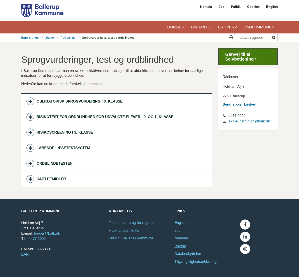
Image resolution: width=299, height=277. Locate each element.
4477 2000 (37, 239)
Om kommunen (259, 27)
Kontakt (206, 7)
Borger (175, 27)
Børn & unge (30, 37)
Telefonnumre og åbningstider (133, 223)
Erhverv (227, 27)
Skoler (49, 37)
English (272, 7)
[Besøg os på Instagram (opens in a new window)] (245, 249)
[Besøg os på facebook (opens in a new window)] (245, 225)
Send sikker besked (239, 104)
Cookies (253, 7)
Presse (180, 246)
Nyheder (181, 238)
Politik (236, 7)
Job (221, 7)
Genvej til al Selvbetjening (240, 56)
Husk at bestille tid (124, 230)
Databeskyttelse (187, 254)
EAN (25, 254)
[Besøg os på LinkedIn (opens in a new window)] (245, 237)
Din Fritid (201, 27)
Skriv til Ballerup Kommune (131, 238)
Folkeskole (68, 37)
